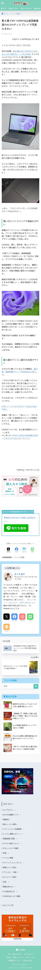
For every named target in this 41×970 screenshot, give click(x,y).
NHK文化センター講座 (13, 896)
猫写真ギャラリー (15, 960)
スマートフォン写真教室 (13, 829)
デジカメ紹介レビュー (13, 843)
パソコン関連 (19, 557)
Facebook (14, 620)
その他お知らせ (10, 891)
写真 (6, 853)
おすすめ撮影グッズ (12, 815)
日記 (6, 882)
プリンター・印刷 (11, 872)
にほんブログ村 (7, 905)
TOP (4, 8)
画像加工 (7, 819)
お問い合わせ (27, 960)
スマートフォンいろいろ (13, 863)
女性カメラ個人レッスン (15, 957)
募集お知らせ (9, 887)
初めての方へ (14, 8)
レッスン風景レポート (13, 834)
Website (7, 631)
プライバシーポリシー (20, 964)
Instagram (22, 620)
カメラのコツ (27, 8)
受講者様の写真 (10, 839)
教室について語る (11, 867)
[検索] (36, 686)
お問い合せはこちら (27, 603)
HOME (21, 950)
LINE (30, 620)
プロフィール (30, 957)
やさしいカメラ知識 (12, 848)
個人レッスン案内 (11, 824)
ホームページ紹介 (11, 877)
